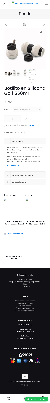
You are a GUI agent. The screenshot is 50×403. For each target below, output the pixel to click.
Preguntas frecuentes (25, 308)
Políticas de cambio (25, 303)
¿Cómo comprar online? (25, 310)
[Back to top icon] (25, 376)
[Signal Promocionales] (25, 4)
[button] (41, 32)
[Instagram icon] (27, 385)
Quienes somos (25, 279)
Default (32, 125)
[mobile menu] (46, 4)
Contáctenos (25, 286)
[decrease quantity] (7, 119)
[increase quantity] (18, 119)
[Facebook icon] (25, 385)
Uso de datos (25, 305)
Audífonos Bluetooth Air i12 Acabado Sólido (36, 222)
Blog (25, 284)
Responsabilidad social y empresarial (25, 281)
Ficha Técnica (13, 166)
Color (6, 109)
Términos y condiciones (25, 301)
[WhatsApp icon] (22, 385)
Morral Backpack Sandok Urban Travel (14, 222)
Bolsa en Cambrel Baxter (14, 257)
